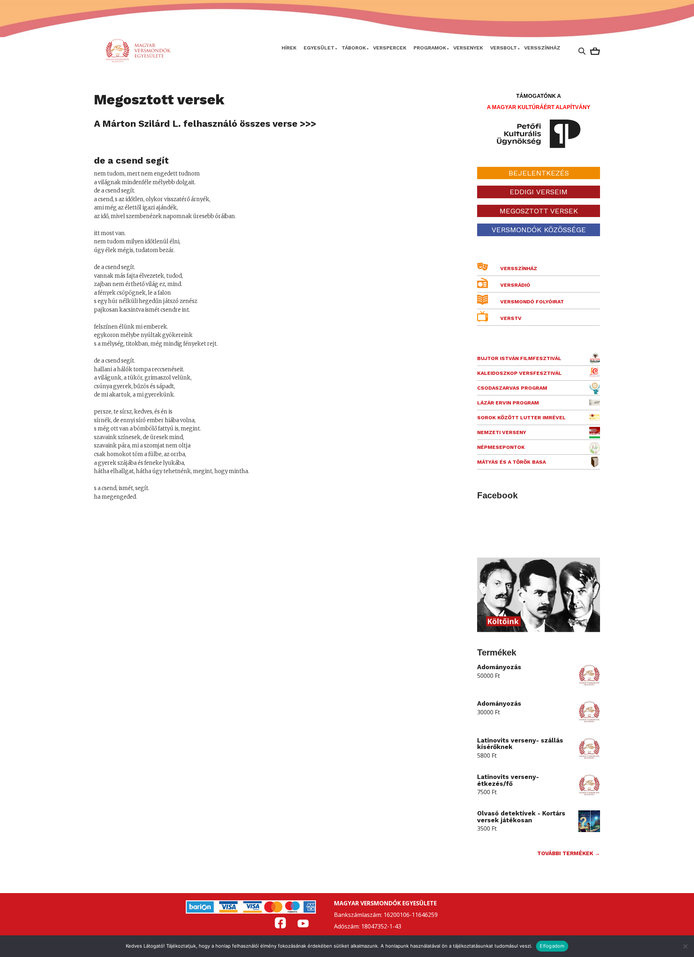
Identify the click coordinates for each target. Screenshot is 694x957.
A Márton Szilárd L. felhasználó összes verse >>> (205, 123)
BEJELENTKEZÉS (539, 173)
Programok (430, 48)
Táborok (354, 48)
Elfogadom (552, 946)
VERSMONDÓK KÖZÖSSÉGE (539, 229)
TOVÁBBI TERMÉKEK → (568, 853)
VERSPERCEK (389, 48)
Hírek (289, 48)
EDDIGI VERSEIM (538, 191)
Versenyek (468, 48)
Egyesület (319, 48)
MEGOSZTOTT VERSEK (539, 211)
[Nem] (685, 946)
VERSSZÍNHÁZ (542, 48)
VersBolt (503, 48)
